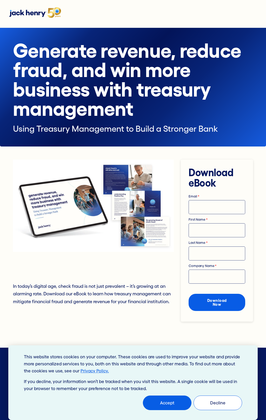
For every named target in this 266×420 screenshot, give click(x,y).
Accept (167, 402)
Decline (217, 402)
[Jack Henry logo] (37, 14)
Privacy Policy (94, 370)
